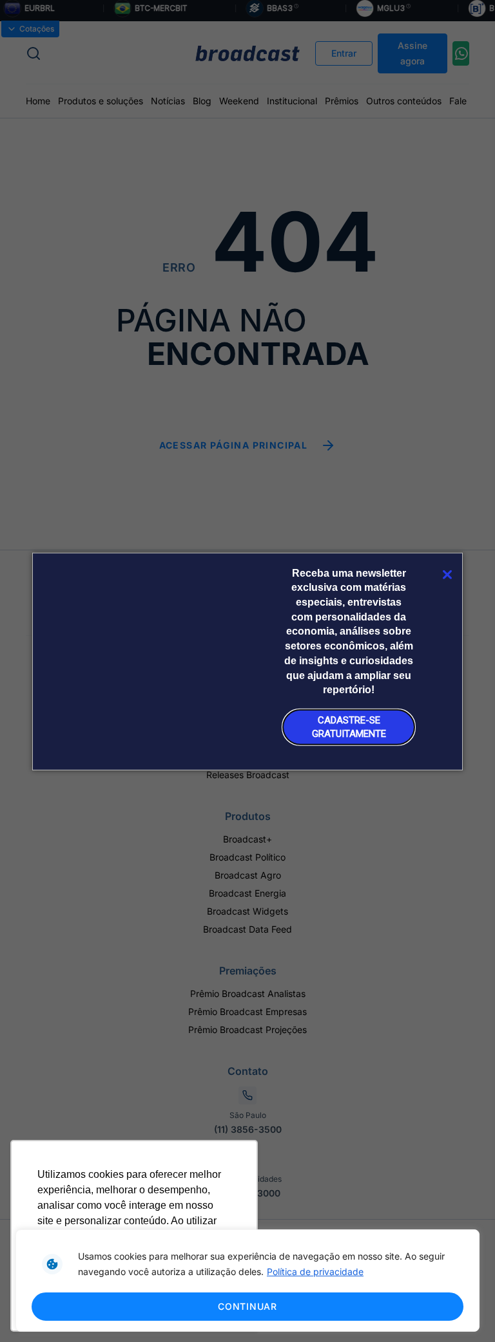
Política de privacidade (315, 1271)
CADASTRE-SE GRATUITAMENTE (349, 726)
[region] (247, 1280)
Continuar (247, 1306)
